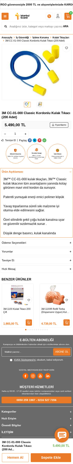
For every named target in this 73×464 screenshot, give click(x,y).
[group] (36, 72)
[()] (67, 16)
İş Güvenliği (22, 37)
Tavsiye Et (10, 140)
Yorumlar (7, 251)
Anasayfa (7, 37)
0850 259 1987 (26, 400)
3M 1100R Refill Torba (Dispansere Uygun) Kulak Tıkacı (55, 311)
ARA (65, 26)
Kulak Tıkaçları (61, 37)
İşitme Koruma (41, 37)
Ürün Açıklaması (12, 171)
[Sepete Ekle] (29, 322)
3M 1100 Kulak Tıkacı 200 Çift (17, 311)
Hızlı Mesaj (8, 268)
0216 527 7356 (47, 400)
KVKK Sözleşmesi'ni (25, 360)
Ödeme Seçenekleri (14, 242)
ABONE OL (61, 351)
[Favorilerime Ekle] (29, 300)
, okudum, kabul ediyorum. (38, 360)
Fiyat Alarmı (60, 125)
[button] (25, 329)
